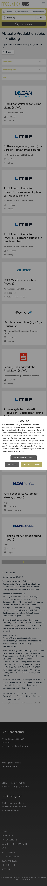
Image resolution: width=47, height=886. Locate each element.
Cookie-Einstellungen (23, 458)
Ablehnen (12, 464)
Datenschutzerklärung (16, 451)
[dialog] (23, 443)
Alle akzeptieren (32, 464)
